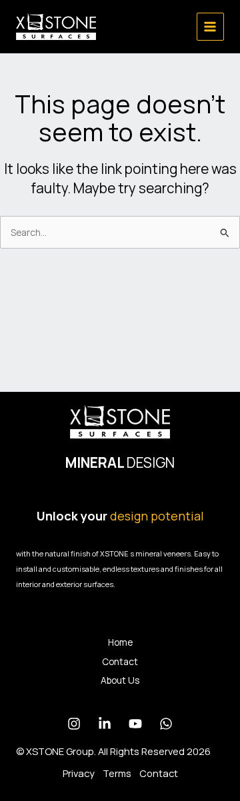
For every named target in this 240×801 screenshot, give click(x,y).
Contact (120, 661)
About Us (120, 680)
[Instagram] (74, 723)
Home (120, 642)
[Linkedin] (104, 723)
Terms (117, 773)
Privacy (79, 773)
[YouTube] (135, 723)
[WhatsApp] (166, 723)
